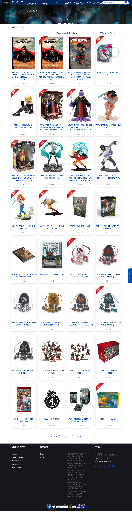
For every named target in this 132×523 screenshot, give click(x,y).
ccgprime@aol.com (105, 461)
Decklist (130, 276)
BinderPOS (81, 505)
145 (80, 436)
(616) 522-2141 (104, 458)
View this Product (24, 64)
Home (62, 20)
